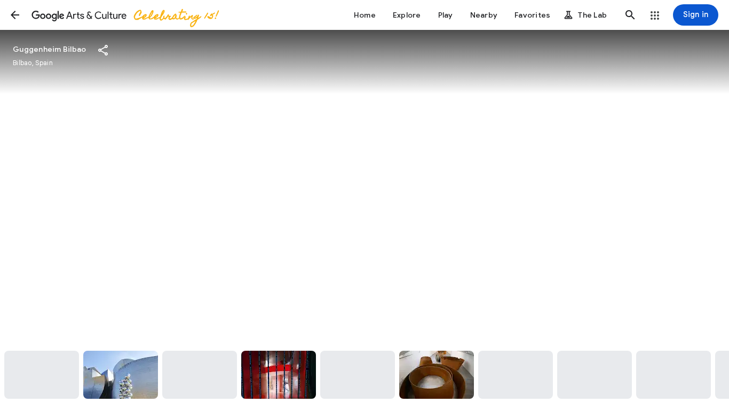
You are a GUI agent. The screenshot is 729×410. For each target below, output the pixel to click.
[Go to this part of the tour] (41, 375)
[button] (15, 15)
